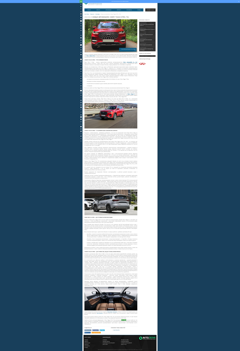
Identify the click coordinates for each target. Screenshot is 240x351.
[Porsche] (81, 110)
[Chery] (81, 28)
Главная (86, 339)
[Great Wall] (81, 62)
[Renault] (81, 114)
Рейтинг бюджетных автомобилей (146, 44)
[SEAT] (81, 117)
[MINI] (81, 98)
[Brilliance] (81, 18)
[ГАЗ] (81, 136)
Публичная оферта (125, 341)
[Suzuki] (81, 126)
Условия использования (126, 342)
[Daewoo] (81, 38)
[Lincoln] (81, 90)
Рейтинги (86, 344)
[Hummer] (81, 66)
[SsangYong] (81, 122)
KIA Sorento (100, 313)
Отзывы (86, 347)
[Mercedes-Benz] (81, 95)
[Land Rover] (81, 83)
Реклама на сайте (124, 339)
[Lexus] (81, 86)
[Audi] (81, 11)
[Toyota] (81, 129)
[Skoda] (81, 119)
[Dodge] (81, 42)
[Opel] (81, 105)
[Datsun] (81, 40)
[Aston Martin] (81, 9)
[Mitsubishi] (81, 100)
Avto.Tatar (86, 14)
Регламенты (87, 345)
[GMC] (81, 59)
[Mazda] (81, 93)
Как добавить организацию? (109, 342)
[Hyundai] (81, 69)
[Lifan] (81, 88)
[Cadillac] (81, 26)
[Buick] (81, 21)
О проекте (105, 339)
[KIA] (81, 78)
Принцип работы (106, 341)
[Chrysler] (81, 33)
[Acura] (81, 4)
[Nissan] (81, 102)
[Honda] (81, 64)
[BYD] (81, 23)
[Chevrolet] (81, 30)
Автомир (97, 14)
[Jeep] (81, 76)
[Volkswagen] (81, 131)
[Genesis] (81, 57)
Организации (87, 342)
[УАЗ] (81, 141)
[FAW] (81, 47)
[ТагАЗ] (81, 138)
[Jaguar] (81, 74)
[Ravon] (81, 112)
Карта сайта (105, 344)
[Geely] (81, 54)
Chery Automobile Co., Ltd (130, 62)
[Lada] (81, 81)
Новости (92, 14)
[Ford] (81, 52)
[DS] (81, 45)
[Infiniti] (81, 71)
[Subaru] (81, 124)
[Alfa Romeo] (81, 6)
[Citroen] (81, 35)
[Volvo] (81, 134)
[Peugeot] (81, 107)
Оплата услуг (124, 344)
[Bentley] (81, 14)
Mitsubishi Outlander (112, 311)
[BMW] (81, 16)
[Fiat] (81, 50)
